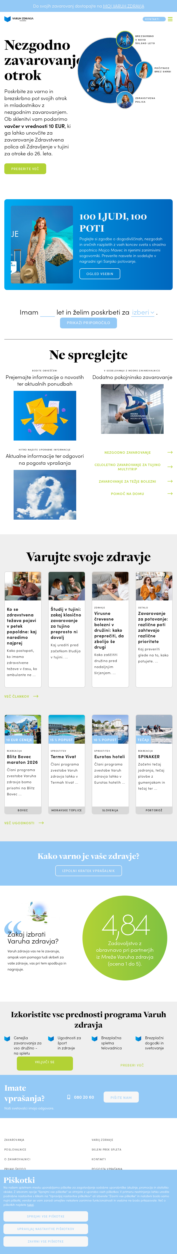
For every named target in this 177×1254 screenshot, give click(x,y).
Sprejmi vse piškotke (46, 1216)
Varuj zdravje (102, 1139)
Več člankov (16, 696)
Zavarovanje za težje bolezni (127, 481)
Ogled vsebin (99, 273)
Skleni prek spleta (106, 1149)
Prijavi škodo (15, 1169)
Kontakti (99, 1159)
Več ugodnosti (19, 822)
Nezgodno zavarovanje (127, 452)
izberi (140, 311)
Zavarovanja (14, 1139)
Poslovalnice (15, 1149)
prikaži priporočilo (88, 323)
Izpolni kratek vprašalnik (88, 870)
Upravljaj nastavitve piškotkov (45, 1229)
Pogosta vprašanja (107, 1169)
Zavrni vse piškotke (46, 1241)
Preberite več (25, 168)
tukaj (30, 1205)
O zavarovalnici (17, 1159)
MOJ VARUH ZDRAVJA (123, 6)
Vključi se (45, 1062)
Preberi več (132, 1065)
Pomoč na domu (127, 493)
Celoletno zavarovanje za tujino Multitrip (128, 466)
